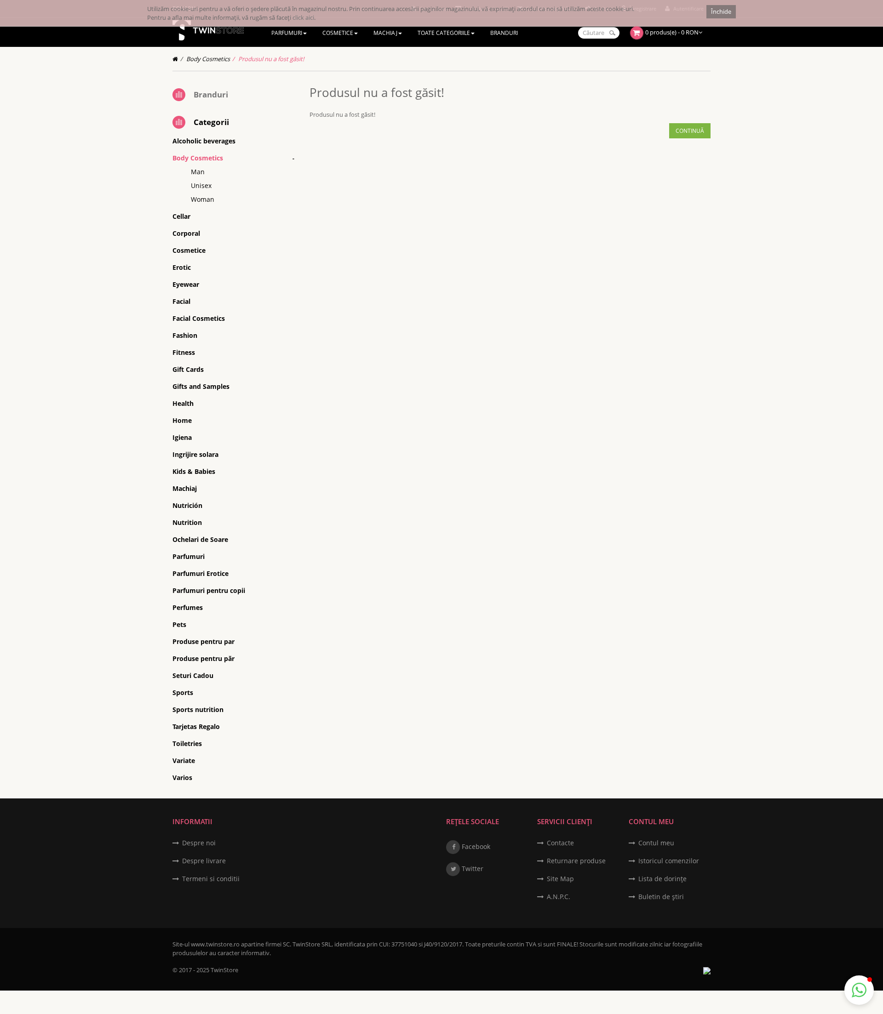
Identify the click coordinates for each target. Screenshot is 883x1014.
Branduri (211, 94)
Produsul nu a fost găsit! (271, 59)
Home (182, 420)
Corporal (186, 233)
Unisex (201, 185)
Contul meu (656, 842)
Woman (202, 199)
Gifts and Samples (200, 386)
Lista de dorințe (662, 878)
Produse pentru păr (203, 658)
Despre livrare (204, 860)
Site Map (560, 878)
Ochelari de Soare (200, 539)
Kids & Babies (193, 471)
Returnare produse (576, 860)
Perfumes (187, 607)
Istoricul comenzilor (668, 860)
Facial (181, 301)
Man (198, 171)
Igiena (182, 437)
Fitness (183, 352)
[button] (859, 990)
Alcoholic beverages (203, 141)
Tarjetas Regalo (196, 726)
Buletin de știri (661, 896)
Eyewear (185, 284)
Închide (721, 11)
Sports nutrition (198, 709)
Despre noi (199, 842)
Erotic (181, 267)
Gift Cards (188, 369)
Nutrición (187, 505)
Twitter (471, 868)
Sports (182, 692)
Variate (183, 760)
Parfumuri (188, 556)
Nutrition (187, 522)
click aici (303, 17)
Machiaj (184, 488)
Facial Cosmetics (198, 318)
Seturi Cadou (192, 675)
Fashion (184, 335)
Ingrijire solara (195, 454)
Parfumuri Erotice (200, 573)
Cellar (181, 216)
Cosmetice (189, 250)
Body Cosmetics (208, 59)
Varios (182, 777)
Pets (179, 624)
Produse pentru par (203, 641)
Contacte (560, 842)
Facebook (475, 846)
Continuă (690, 131)
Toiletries (187, 743)
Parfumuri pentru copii (208, 590)
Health (183, 403)
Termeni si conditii (211, 878)
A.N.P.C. (558, 896)
